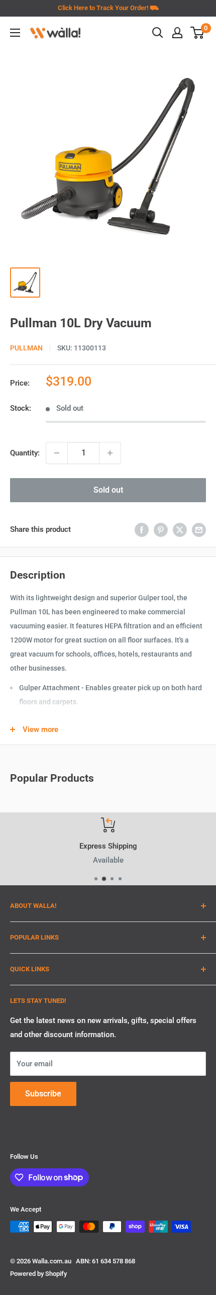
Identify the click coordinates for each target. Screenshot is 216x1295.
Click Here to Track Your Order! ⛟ (108, 8)
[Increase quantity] (110, 453)
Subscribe (43, 1093)
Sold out (108, 490)
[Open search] (157, 32)
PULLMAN (26, 348)
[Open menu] (15, 33)
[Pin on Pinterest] (161, 529)
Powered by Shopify (38, 1273)
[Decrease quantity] (56, 453)
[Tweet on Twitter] (180, 529)
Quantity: (25, 452)
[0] (197, 33)
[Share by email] (199, 529)
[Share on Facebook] (142, 529)
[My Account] (177, 32)
